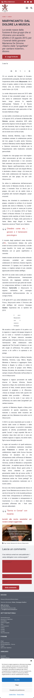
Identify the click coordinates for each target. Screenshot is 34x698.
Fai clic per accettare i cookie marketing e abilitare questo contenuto (17, 533)
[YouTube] (27, 1)
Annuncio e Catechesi (6, 619)
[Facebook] (24, 1)
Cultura (2, 627)
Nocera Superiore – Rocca (8, 644)
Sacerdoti (3, 656)
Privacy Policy (20, 694)
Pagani (2, 646)
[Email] (30, 1)
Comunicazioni (5, 626)
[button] (31, 661)
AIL (5, 243)
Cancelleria (4, 621)
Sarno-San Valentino (6, 647)
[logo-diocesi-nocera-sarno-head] (5, 8)
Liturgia (3, 631)
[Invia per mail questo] (11, 71)
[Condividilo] (16, 71)
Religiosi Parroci (5, 657)
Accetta (17, 680)
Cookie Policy (12, 694)
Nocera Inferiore (5, 642)
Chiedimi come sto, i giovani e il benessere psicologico (17, 231)
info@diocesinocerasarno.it (9, 609)
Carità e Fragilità (5, 622)
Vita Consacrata (5, 632)
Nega (17, 685)
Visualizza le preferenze (17, 690)
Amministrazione (5, 617)
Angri (2, 641)
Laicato (3, 629)
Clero (2, 624)
